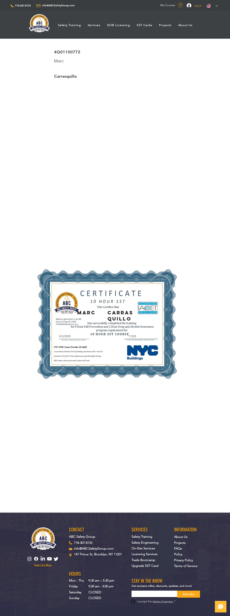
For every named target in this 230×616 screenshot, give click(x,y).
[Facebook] (36, 559)
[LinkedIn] (42, 559)
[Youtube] (49, 559)
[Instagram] (29, 559)
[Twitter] (56, 559)
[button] (181, 5)
